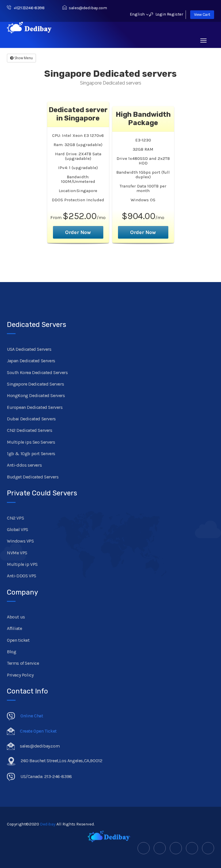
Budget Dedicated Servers (32, 477)
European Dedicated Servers (35, 407)
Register (175, 14)
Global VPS (17, 529)
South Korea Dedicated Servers (37, 372)
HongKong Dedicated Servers (36, 395)
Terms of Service (23, 663)
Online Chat (31, 715)
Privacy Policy (20, 675)
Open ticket (18, 640)
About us (16, 617)
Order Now (78, 232)
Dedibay (47, 824)
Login (160, 14)
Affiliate (14, 628)
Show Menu (23, 57)
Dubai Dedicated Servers (31, 418)
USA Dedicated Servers (29, 349)
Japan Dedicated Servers (31, 360)
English (138, 14)
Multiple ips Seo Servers (31, 442)
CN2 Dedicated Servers (29, 430)
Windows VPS (20, 541)
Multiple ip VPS (22, 564)
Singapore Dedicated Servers (35, 384)
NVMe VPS (17, 552)
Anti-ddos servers (24, 465)
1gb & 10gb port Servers (31, 453)
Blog (11, 651)
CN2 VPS (15, 518)
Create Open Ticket (38, 731)
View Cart (202, 14)
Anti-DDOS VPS (21, 575)
